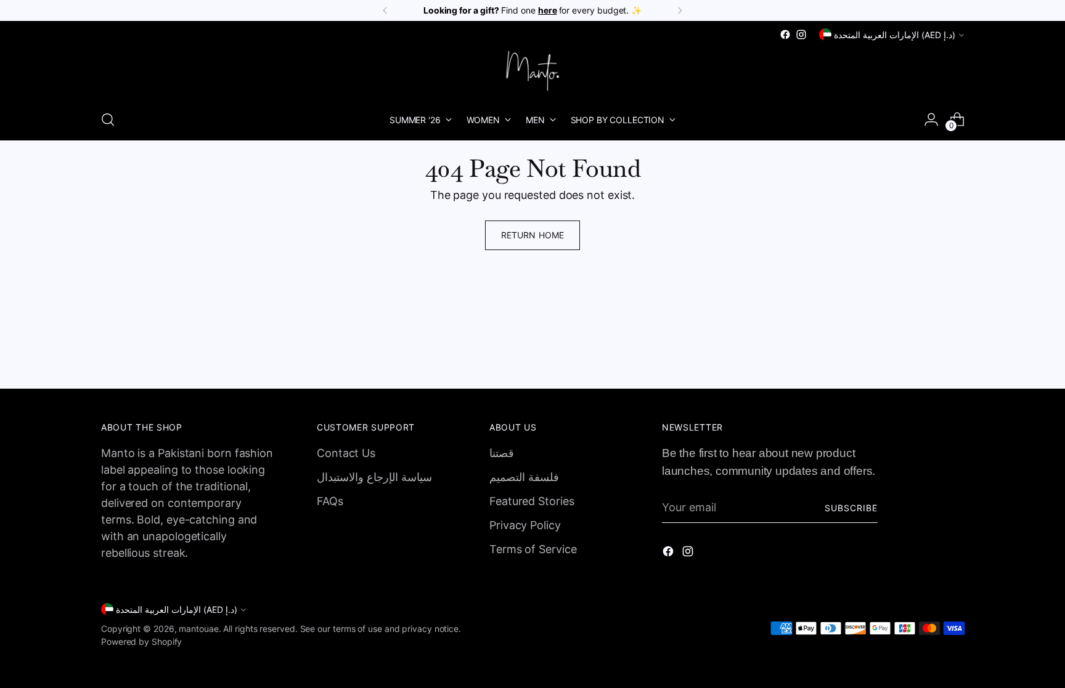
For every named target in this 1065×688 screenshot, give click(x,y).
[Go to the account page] (931, 119)
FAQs (330, 501)
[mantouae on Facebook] (785, 34)
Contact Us (346, 453)
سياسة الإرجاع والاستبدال (374, 477)
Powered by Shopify (141, 641)
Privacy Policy (525, 525)
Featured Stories (531, 501)
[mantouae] (532, 71)
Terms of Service (533, 549)
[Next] (679, 10)
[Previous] (385, 10)
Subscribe (851, 508)
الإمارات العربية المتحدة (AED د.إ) (894, 35)
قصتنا (501, 453)
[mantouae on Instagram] (801, 34)
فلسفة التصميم (524, 477)
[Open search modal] (108, 119)
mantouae (198, 628)
